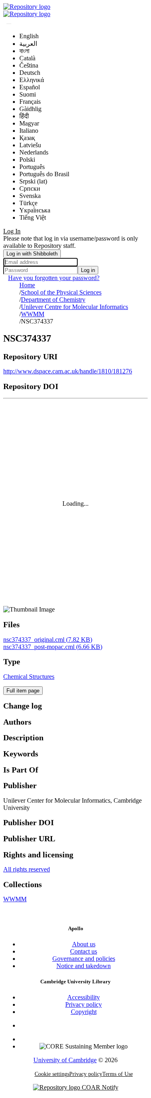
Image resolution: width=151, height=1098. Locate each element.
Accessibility (83, 997)
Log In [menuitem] (12, 231)
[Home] (26, 6)
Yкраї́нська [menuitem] (34, 210)
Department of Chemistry (53, 299)
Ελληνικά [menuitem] (31, 79)
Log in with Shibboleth (32, 254)
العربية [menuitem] (28, 43)
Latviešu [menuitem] (30, 145)
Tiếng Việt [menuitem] (32, 217)
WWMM (32, 314)
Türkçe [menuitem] (28, 203)
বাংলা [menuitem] (24, 50)
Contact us (83, 951)
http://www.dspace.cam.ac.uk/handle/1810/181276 (67, 371)
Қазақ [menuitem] (27, 137)
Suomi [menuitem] (27, 94)
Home (27, 285)
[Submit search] (8, 23)
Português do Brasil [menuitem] (44, 174)
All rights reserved (26, 869)
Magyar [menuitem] (29, 123)
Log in (88, 270)
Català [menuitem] (27, 58)
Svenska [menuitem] (30, 195)
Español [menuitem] (29, 87)
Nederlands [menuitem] (33, 152)
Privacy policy (83, 1004)
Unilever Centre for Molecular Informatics (74, 306)
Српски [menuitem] (29, 188)
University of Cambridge (65, 1060)
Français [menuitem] (30, 101)
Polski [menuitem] (27, 159)
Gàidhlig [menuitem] (30, 108)
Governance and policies (83, 958)
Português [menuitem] (32, 166)
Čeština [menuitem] (28, 65)
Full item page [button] (22, 691)
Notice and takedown (83, 965)
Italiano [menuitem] (28, 130)
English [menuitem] (29, 36)
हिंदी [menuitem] (24, 116)
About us (83, 944)
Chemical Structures (28, 676)
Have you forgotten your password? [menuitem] (53, 277)
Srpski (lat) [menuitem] (33, 181)
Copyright (84, 1011)
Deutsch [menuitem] (29, 72)
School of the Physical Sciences (61, 292)
